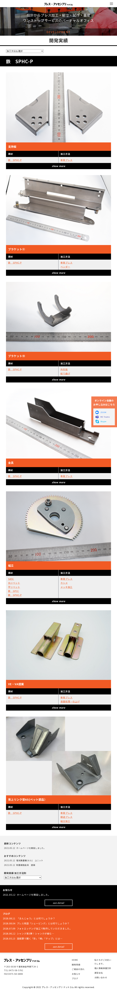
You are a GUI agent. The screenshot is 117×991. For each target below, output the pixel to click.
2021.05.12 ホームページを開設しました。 (25, 848)
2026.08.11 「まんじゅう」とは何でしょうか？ (29, 918)
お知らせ (76, 973)
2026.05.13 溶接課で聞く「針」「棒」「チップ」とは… (32, 938)
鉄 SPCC (13, 591)
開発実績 (76, 964)
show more (58, 166)
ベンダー (65, 266)
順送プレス (66, 817)
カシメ (64, 583)
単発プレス (66, 160)
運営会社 (98, 972)
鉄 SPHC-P (15, 160)
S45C (11, 579)
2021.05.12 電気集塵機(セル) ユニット (23, 860)
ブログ (75, 978)
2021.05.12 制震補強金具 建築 (19, 865)
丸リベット (14, 583)
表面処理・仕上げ (70, 701)
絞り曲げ (65, 373)
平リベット (14, 587)
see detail (58, 903)
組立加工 (65, 821)
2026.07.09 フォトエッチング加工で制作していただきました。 (37, 928)
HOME (75, 959)
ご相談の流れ (78, 969)
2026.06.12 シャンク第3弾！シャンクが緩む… (28, 933)
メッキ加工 (66, 587)
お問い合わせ (100, 977)
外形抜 (64, 369)
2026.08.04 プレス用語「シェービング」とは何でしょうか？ (36, 923)
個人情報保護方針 (102, 968)
